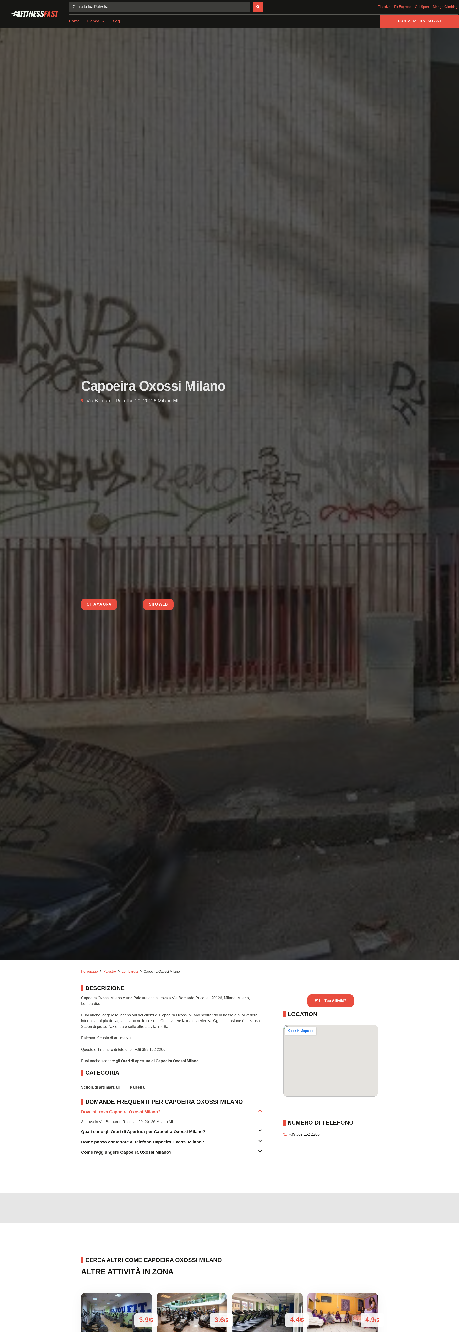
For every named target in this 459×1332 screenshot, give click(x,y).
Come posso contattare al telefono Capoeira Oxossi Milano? (142, 1142)
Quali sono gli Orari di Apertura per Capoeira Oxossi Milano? (143, 1131)
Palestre (110, 971)
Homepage (89, 971)
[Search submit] (258, 7)
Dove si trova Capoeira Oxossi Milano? (121, 1112)
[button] (171, 1114)
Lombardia (130, 971)
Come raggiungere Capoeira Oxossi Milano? (126, 1152)
